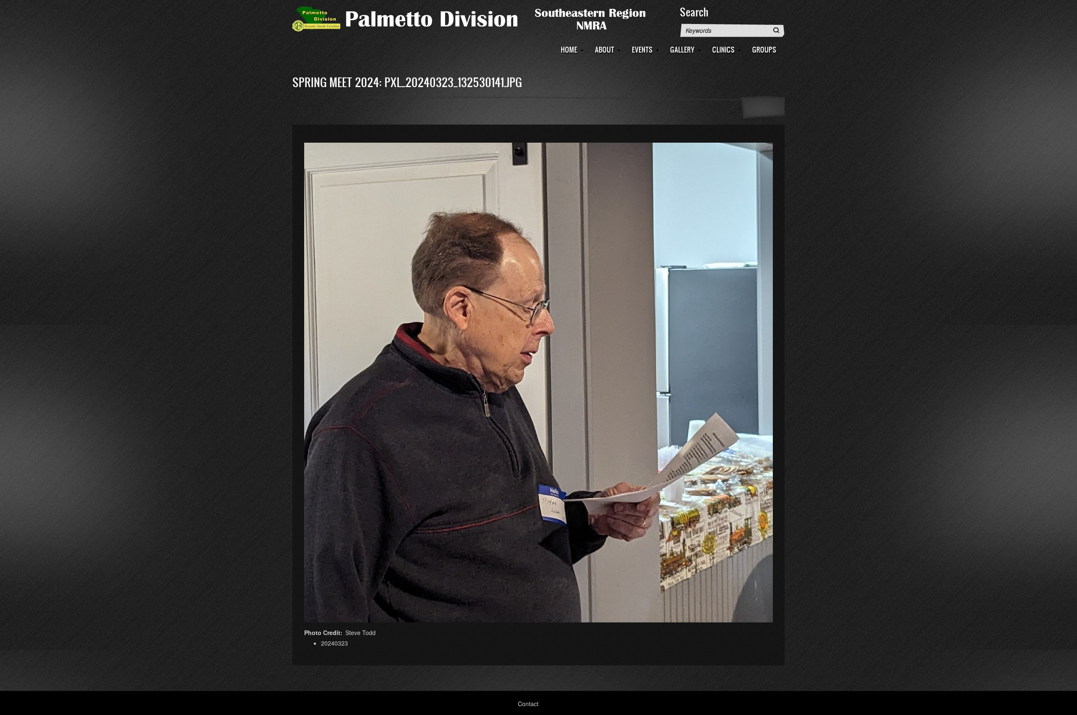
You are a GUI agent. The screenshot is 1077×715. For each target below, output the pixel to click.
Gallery (682, 49)
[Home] (481, 18)
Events (642, 49)
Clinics (723, 49)
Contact (528, 703)
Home (569, 49)
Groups (764, 49)
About (604, 49)
